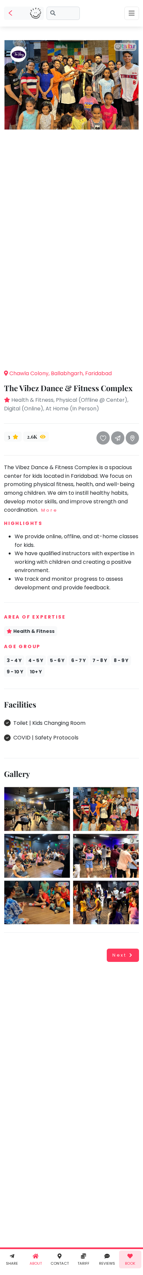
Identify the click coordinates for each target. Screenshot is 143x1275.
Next (119, 955)
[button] (71, 354)
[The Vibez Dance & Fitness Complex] (71, 84)
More (49, 510)
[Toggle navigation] (131, 13)
